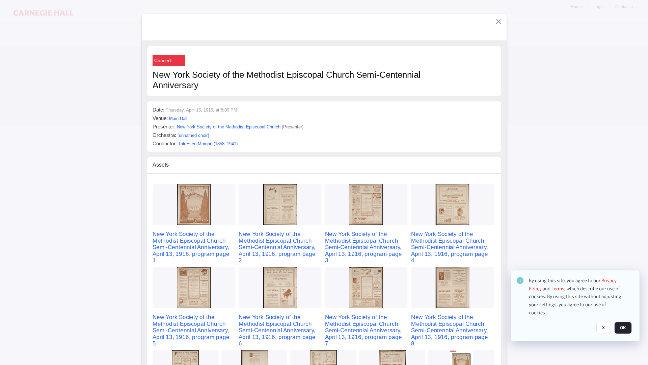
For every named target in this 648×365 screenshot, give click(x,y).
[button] (498, 22)
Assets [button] (161, 165)
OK (623, 328)
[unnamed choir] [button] (193, 135)
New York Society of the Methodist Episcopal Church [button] (228, 126)
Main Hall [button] (178, 118)
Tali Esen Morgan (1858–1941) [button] (208, 143)
